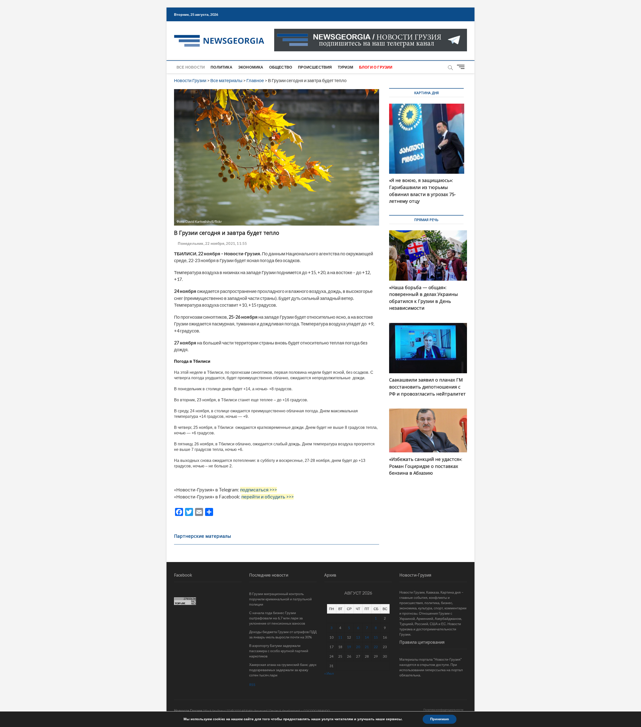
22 (376, 647)
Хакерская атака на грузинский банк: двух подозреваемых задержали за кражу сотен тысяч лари (282, 669)
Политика (221, 67)
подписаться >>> (258, 489)
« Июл (329, 673)
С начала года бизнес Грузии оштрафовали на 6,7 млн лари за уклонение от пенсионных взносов (277, 618)
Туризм (345, 67)
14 (367, 637)
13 (358, 637)
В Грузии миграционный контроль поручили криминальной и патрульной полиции (280, 599)
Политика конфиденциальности (443, 709)
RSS (252, 684)
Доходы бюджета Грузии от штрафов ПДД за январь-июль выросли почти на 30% (282, 634)
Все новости (191, 67)
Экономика (250, 67)
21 (367, 647)
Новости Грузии (188, 710)
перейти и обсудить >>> (267, 496)
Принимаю (439, 719)
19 (349, 647)
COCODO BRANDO (316, 710)
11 (340, 637)
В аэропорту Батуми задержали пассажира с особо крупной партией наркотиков (278, 650)
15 (376, 637)
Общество (280, 67)
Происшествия (315, 67)
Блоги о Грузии (376, 67)
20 (358, 647)
